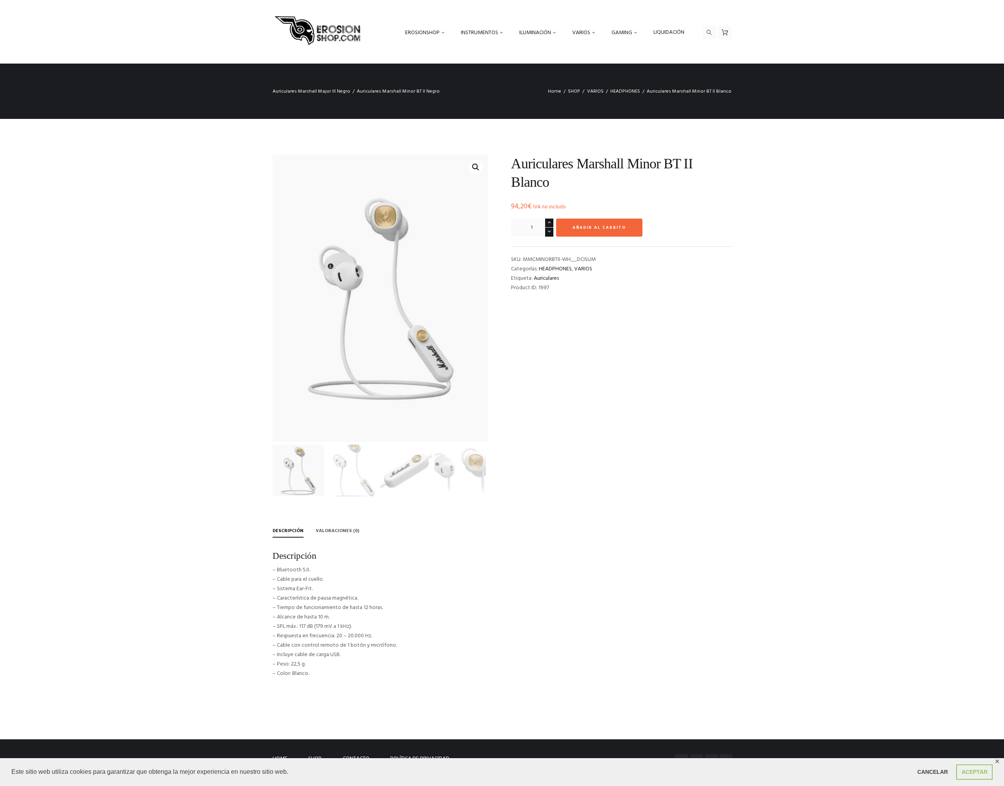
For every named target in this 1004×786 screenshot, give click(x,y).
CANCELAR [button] (932, 772)
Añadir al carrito (599, 227)
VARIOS (595, 91)
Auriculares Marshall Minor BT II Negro (398, 91)
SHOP (574, 91)
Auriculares (546, 278)
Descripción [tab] (288, 531)
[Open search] (709, 32)
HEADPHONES (625, 91)
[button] (476, 167)
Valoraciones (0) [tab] (337, 531)
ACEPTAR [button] (975, 772)
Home (554, 91)
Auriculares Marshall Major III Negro (311, 91)
